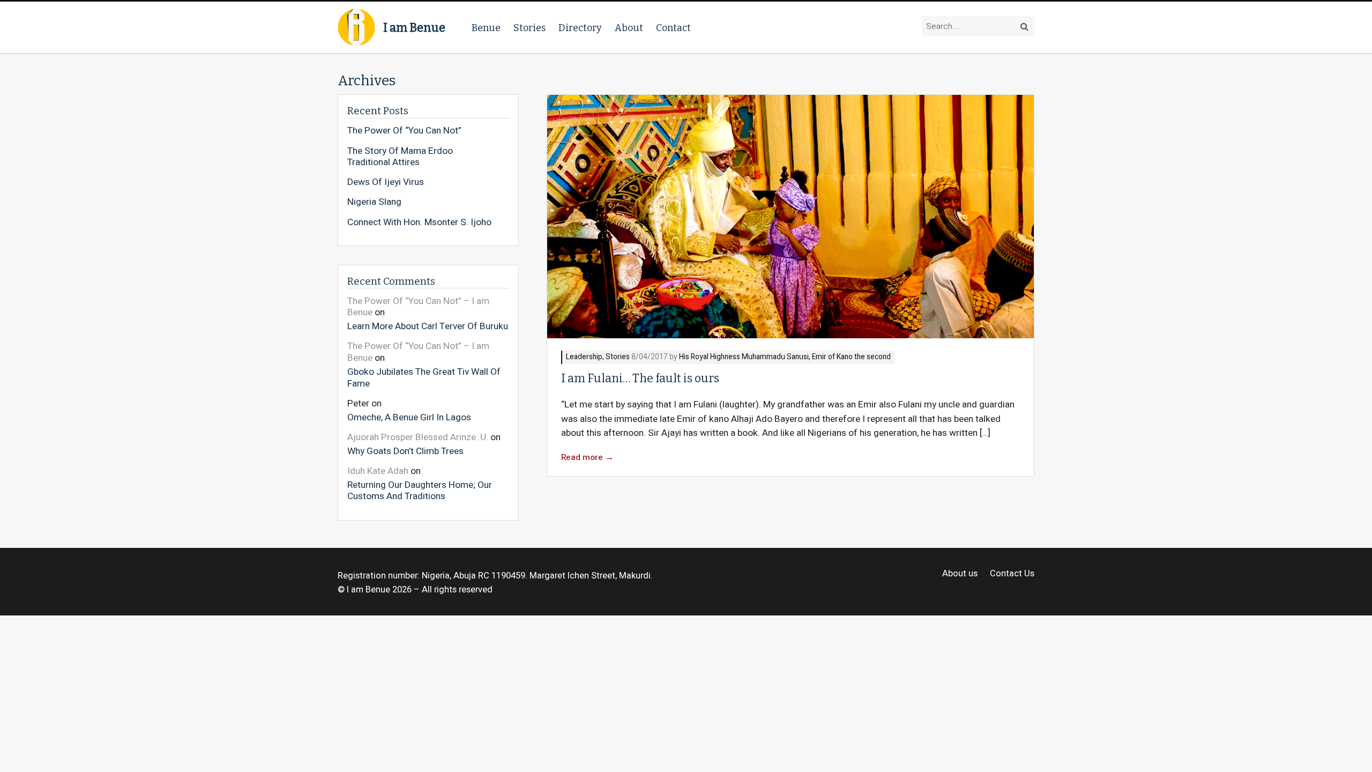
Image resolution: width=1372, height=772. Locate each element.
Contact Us (1012, 573)
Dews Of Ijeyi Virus (385, 182)
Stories (529, 28)
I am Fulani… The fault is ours (640, 378)
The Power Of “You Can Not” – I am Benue (418, 307)
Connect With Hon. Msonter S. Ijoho (419, 222)
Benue (486, 28)
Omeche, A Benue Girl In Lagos (409, 417)
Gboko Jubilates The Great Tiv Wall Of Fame (424, 377)
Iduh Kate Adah (377, 471)
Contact (673, 28)
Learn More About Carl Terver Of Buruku (427, 326)
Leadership (584, 357)
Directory (580, 28)
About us (960, 573)
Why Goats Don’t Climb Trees (405, 450)
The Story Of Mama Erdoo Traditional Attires (400, 156)
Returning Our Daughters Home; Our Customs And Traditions (419, 490)
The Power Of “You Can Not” (404, 131)
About (629, 28)
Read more (587, 457)
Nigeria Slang (374, 202)
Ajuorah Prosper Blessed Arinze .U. (417, 437)
